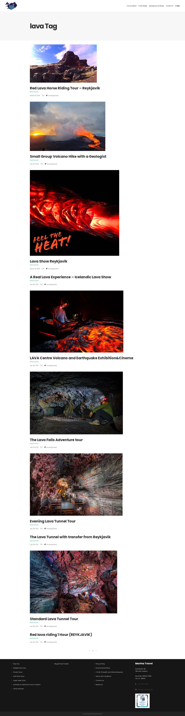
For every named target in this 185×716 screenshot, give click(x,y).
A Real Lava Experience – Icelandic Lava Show (70, 277)
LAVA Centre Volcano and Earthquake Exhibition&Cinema (81, 358)
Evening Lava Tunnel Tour (53, 521)
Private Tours (17, 672)
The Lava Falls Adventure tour (56, 439)
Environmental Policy (103, 668)
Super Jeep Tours (19, 680)
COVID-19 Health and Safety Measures (109, 672)
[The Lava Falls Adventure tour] (76, 403)
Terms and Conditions (103, 676)
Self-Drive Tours (18, 676)
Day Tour (16, 664)
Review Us (99, 685)
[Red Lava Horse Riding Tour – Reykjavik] (63, 63)
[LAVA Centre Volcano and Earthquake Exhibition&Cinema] (76, 321)
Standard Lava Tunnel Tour (54, 618)
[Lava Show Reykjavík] (74, 213)
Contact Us (100, 680)
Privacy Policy (100, 664)
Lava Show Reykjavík (48, 261)
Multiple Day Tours (19, 668)
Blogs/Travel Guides (62, 664)
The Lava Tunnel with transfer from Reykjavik (70, 536)
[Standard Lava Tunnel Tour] (73, 582)
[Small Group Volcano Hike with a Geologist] (67, 126)
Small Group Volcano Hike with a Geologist (68, 156)
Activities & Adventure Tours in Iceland (26, 685)
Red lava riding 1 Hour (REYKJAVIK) (61, 634)
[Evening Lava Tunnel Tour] (76, 484)
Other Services (18, 689)
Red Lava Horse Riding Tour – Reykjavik (65, 88)
